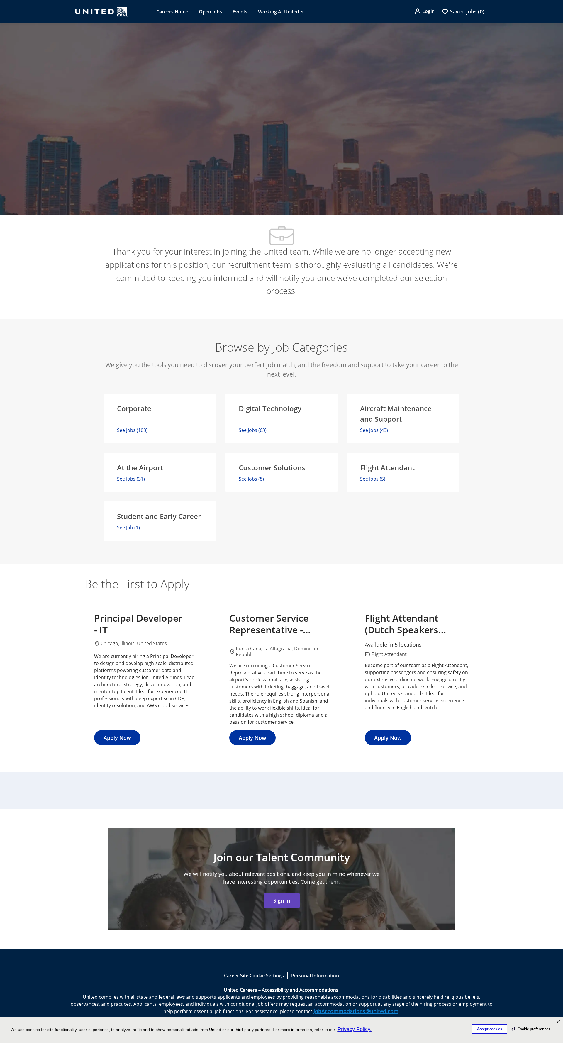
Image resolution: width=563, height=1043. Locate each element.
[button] (530, 1029)
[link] (282, 900)
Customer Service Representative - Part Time (268, 624)
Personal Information (315, 975)
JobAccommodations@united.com (355, 1011)
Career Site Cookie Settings (254, 975)
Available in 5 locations (393, 645)
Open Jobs (210, 12)
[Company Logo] (101, 11)
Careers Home (172, 12)
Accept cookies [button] (489, 1028)
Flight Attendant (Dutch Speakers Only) (401, 624)
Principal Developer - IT (138, 624)
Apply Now (117, 737)
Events (240, 12)
